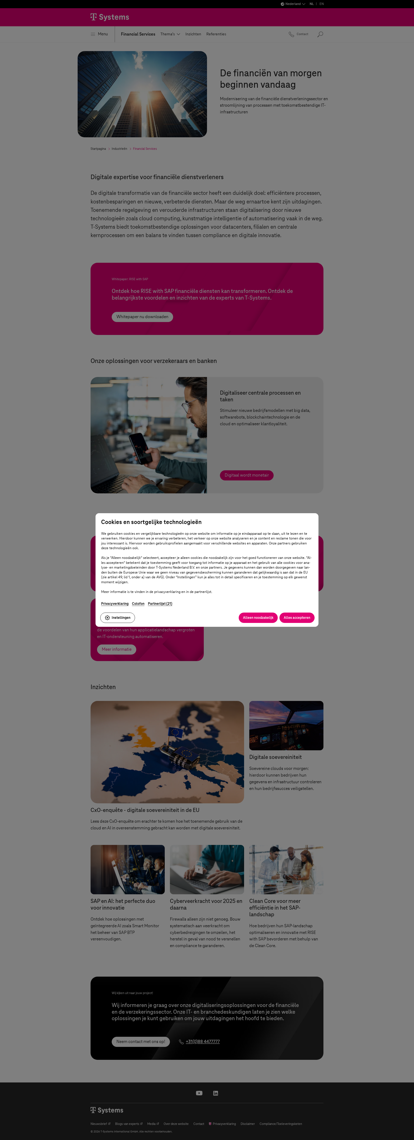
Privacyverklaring (115, 603)
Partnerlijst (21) (160, 603)
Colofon (138, 603)
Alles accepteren (297, 617)
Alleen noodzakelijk (258, 617)
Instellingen (121, 617)
